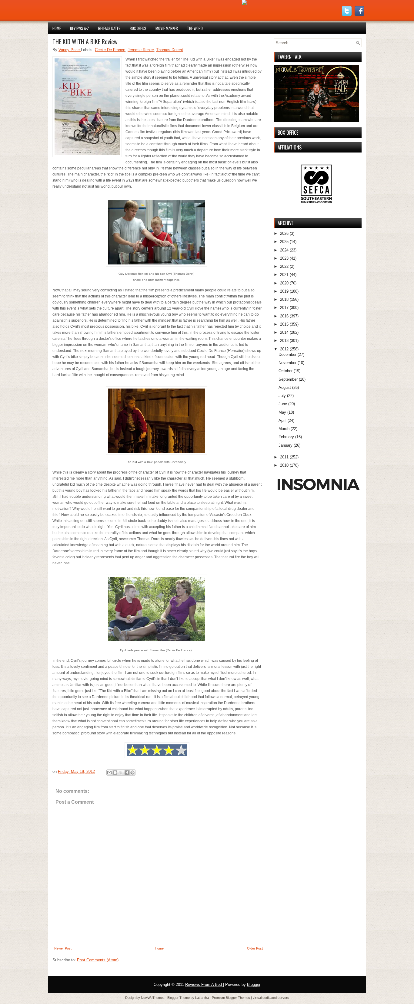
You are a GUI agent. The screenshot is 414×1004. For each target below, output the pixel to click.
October (285, 371)
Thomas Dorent (169, 50)
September (288, 379)
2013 (284, 340)
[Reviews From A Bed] (244, 3)
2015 (284, 324)
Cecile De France (110, 50)
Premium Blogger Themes (231, 997)
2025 (284, 241)
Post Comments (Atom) (98, 960)
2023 (284, 258)
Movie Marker (166, 28)
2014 (284, 332)
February (286, 437)
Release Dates (109, 28)
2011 (284, 457)
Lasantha (202, 997)
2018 (284, 299)
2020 (284, 283)
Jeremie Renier (141, 50)
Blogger (253, 984)
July (282, 395)
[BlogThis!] (115, 772)
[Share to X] (121, 772)
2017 (284, 307)
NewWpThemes (153, 997)
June (283, 404)
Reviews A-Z (79, 28)
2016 (284, 316)
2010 (284, 465)
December (287, 354)
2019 (284, 291)
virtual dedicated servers (271, 997)
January (285, 445)
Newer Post (63, 948)
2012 (284, 349)
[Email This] (109, 772)
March (284, 428)
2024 (284, 250)
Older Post (255, 948)
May (282, 412)
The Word (195, 28)
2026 (284, 233)
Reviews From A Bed (204, 984)
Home (56, 28)
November (287, 362)
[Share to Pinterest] (132, 772)
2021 (284, 274)
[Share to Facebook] (127, 772)
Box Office (138, 28)
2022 (284, 266)
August (285, 387)
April (282, 420)
